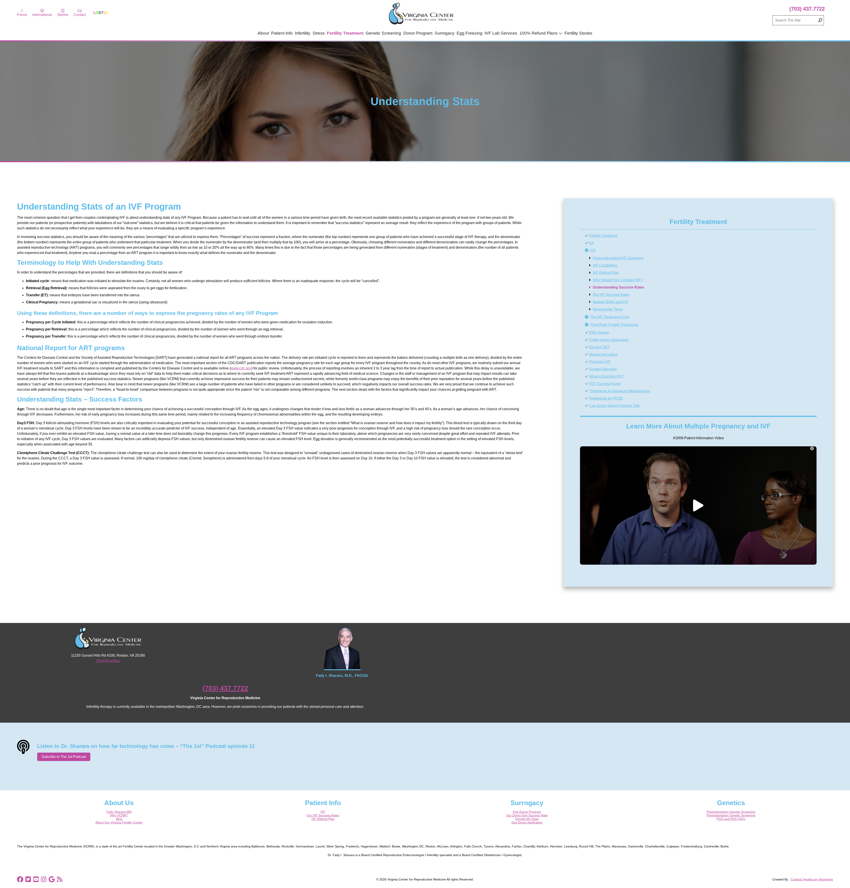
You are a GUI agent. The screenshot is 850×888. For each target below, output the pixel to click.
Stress (319, 33)
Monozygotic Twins (608, 309)
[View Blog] (59, 879)
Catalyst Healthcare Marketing (812, 879)
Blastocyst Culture (603, 354)
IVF (593, 250)
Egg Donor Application (527, 822)
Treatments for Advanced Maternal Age (619, 391)
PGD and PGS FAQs (731, 819)
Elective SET (599, 347)
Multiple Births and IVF (610, 302)
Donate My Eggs (527, 819)
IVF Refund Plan (606, 273)
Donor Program (418, 33)
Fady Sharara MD (118, 812)
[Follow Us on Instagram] (43, 879)
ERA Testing (599, 332)
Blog (119, 819)
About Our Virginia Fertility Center (119, 822)
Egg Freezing (469, 33)
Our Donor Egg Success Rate (527, 815)
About (263, 33)
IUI (591, 243)
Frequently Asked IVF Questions (618, 258)
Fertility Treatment (345, 33)
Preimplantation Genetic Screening (731, 812)
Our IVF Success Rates (611, 295)
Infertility (302, 33)
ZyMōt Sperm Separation (608, 340)
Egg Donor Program (527, 812)
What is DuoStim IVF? (606, 376)
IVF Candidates (605, 265)
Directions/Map (108, 661)
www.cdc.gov (241, 368)
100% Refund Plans (539, 33)
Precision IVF (599, 362)
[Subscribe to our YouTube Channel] (36, 879)
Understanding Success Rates (618, 287)
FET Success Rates (605, 384)
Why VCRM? (119, 815)
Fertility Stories (578, 33)
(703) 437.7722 (807, 9)
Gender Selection (603, 369)
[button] (698, 505)
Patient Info (282, 33)
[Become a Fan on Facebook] (20, 879)
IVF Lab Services (501, 33)
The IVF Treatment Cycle (609, 317)
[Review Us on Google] (52, 879)
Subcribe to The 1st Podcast (64, 757)
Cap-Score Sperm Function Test (614, 406)
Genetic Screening (383, 33)
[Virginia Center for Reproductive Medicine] (421, 24)
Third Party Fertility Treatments (614, 325)
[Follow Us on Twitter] (28, 879)
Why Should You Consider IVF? (618, 280)
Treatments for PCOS (606, 398)
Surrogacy (444, 33)
